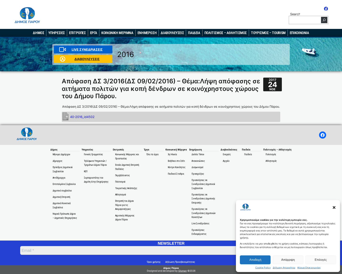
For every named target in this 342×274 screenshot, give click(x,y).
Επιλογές (321, 259)
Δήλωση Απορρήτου (284, 267)
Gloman (182, 270)
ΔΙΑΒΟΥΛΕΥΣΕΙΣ (87, 59)
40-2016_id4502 (82, 117)
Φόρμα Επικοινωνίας (309, 267)
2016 (125, 54)
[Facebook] (326, 8)
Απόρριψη (288, 259)
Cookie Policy (263, 267)
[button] (334, 207)
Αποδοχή (255, 259)
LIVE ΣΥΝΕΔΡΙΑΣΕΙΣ (87, 49)
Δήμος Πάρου (171, 267)
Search (295, 14)
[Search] (324, 20)
